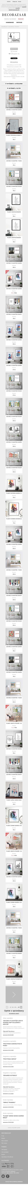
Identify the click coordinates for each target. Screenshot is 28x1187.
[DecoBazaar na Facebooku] (7, 1176)
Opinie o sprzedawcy (14, 1011)
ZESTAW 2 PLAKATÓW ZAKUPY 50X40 (15, 595)
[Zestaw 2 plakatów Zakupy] (14, 304)
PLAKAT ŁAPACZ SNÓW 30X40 (14, 800)
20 (18, 1007)
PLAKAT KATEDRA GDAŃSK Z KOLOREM (16, 493)
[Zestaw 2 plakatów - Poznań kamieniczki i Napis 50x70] (14, 687)
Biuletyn (3, 1138)
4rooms (14, 112)
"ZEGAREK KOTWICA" (10, 1075)
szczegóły (24, 6)
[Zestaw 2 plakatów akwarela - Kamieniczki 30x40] (14, 943)
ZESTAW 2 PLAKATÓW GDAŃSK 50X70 (15, 109)
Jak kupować (4, 1149)
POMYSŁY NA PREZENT (10, 19)
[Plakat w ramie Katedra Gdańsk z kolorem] (14, 508)
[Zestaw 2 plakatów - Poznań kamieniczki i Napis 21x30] (14, 917)
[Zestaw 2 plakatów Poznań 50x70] (14, 381)
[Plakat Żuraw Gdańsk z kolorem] (14, 892)
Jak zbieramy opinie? (14, 1013)
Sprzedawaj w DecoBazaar (7, 1156)
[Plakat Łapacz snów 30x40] (14, 790)
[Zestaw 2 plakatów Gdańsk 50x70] (14, 99)
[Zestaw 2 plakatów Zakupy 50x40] (14, 585)
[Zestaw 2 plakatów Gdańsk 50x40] (14, 329)
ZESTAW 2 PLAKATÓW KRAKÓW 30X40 (16, 749)
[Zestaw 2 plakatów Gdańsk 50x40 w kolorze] (14, 534)
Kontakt (15, 51)
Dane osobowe (4, 1140)
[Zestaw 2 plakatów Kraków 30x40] (14, 738)
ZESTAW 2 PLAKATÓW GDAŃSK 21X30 (15, 672)
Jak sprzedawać (5, 1152)
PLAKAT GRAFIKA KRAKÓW (14, 212)
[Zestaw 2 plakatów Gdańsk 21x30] (14, 662)
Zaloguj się (15, 1)
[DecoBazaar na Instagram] (3, 1176)
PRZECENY (21, 19)
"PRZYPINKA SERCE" (9, 1059)
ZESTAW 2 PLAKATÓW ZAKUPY (14, 314)
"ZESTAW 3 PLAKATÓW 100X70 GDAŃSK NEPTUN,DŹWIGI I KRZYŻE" (13, 1022)
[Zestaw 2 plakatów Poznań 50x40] (14, 406)
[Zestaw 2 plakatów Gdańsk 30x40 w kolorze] (14, 278)
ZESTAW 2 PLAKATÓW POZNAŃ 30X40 (15, 186)
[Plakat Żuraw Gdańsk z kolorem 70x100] (14, 815)
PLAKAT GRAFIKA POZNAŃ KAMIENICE (16, 979)
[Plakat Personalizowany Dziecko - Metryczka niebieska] (14, 125)
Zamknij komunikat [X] (14, 9)
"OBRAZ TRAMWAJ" (9, 1102)
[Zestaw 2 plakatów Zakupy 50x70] (14, 764)
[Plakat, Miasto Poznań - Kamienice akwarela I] (14, 713)
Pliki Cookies (4, 1143)
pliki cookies (16, 1172)
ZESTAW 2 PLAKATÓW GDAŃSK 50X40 (15, 339)
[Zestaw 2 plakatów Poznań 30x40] (14, 176)
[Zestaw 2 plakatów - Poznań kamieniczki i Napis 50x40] (14, 560)
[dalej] (14, 994)
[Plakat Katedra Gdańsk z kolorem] (14, 483)
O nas (2, 1135)
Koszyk (19, 1)
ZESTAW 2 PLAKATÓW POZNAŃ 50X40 (15, 416)
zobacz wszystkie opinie (14, 1127)
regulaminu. (12, 1171)
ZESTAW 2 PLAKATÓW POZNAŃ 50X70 (15, 391)
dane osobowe (10, 1172)
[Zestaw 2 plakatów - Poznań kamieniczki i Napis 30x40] (14, 150)
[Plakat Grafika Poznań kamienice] (14, 969)
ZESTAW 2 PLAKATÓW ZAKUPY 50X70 (15, 774)
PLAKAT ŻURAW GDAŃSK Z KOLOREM (15, 902)
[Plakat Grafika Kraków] (14, 202)
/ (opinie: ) (15, 53)
